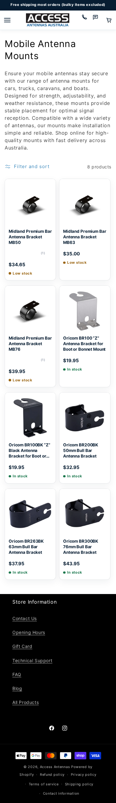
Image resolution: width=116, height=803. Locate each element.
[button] (108, 20)
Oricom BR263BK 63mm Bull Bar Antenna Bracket (26, 547)
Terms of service (44, 784)
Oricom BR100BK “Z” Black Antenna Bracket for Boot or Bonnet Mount (29, 450)
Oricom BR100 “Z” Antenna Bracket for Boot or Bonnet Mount (84, 344)
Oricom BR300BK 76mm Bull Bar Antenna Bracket (80, 547)
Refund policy (52, 774)
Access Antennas (55, 767)
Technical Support (32, 660)
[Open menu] (7, 20)
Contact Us (24, 618)
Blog (17, 688)
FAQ (16, 674)
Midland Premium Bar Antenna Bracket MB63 (84, 237)
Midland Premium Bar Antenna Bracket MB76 (30, 344)
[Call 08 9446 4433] (86, 20)
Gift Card (22, 646)
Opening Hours (28, 632)
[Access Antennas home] (47, 20)
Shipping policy (79, 784)
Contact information (61, 793)
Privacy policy (84, 774)
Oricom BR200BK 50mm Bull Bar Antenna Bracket (80, 450)
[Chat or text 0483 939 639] (97, 20)
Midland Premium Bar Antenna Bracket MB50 (30, 237)
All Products (25, 702)
